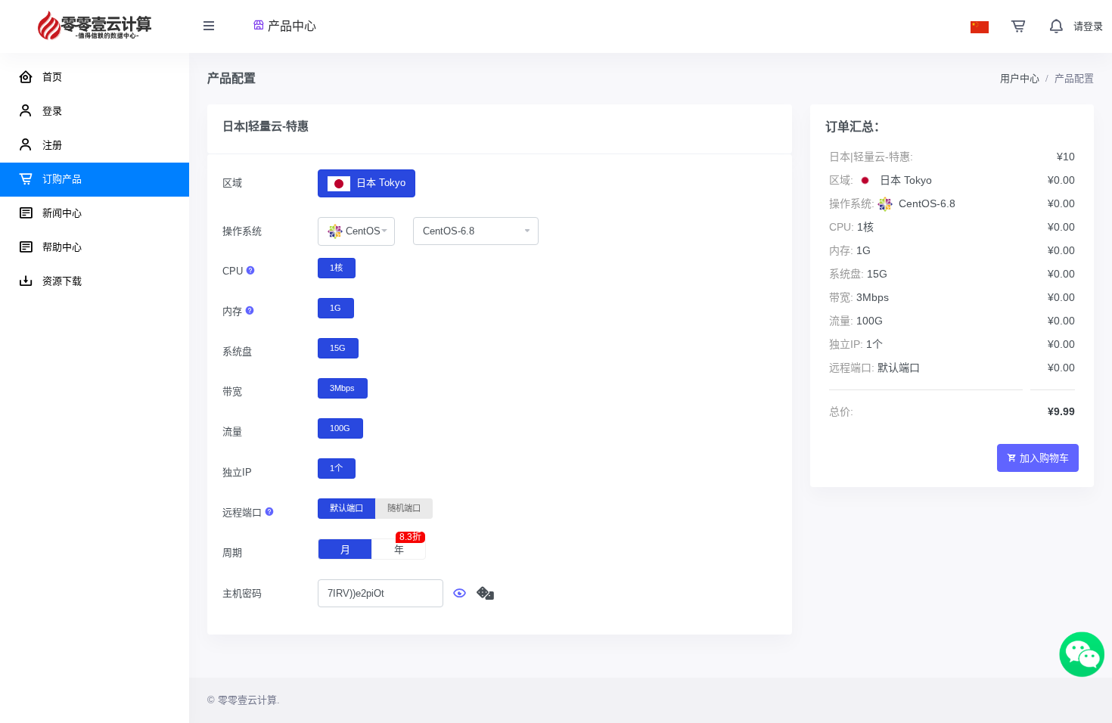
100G (340, 428)
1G (335, 307)
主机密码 (242, 593)
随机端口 (404, 508)
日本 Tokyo (379, 182)
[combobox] (356, 231)
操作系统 (242, 231)
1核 (336, 267)
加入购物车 (1044, 458)
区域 (232, 182)
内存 (233, 311)
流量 (232, 431)
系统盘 (237, 351)
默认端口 (346, 508)
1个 (336, 468)
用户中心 (1019, 78)
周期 (232, 552)
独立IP (237, 472)
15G (338, 347)
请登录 (1088, 26)
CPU (234, 271)
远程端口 (243, 512)
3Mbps (342, 388)
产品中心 (290, 26)
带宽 (232, 391)
